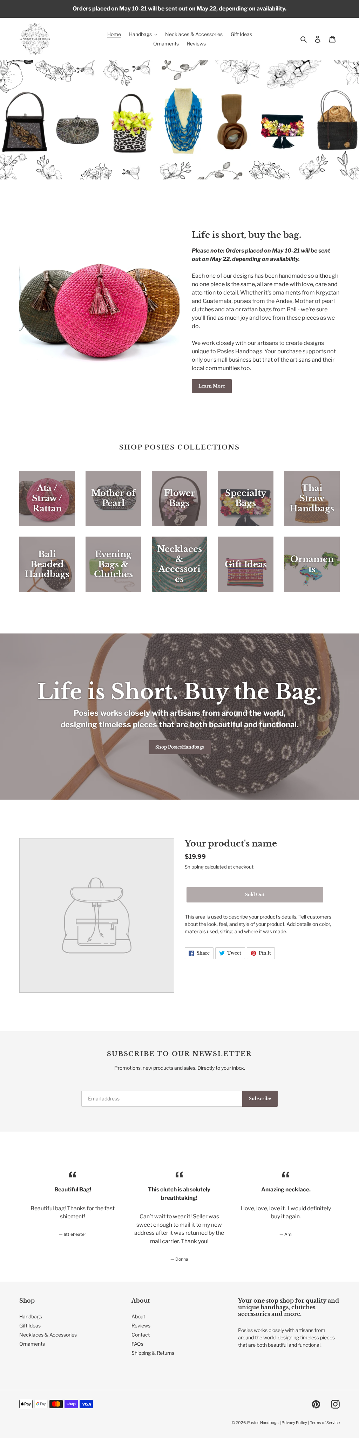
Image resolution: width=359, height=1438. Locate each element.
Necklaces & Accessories (48, 1335)
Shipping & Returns (152, 1353)
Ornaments (32, 1344)
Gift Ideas (30, 1326)
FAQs (137, 1344)
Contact (140, 1335)
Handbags (30, 1316)
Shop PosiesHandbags (179, 747)
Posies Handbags (263, 1422)
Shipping (194, 867)
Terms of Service (325, 1422)
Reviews (140, 1326)
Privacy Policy (294, 1422)
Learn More (211, 386)
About (138, 1316)
